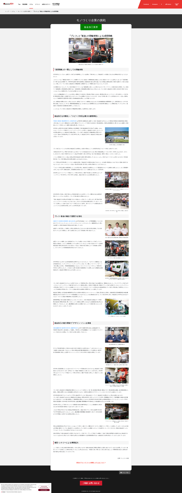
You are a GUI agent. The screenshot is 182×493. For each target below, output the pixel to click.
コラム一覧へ (125, 472)
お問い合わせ (168, 4)
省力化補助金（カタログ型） (56, 4)
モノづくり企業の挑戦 (24, 11)
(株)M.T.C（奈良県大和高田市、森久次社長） (64, 221)
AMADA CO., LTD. (87, 491)
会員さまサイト (46, 4)
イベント (37, 4)
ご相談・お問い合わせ (91, 483)
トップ (7, 11)
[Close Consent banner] (49, 484)
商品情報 (24, 4)
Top (19, 4)
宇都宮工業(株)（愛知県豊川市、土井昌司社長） (65, 121)
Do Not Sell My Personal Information (44, 487)
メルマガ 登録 (177, 4)
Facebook (146, 4)
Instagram (155, 4)
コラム (31, 4)
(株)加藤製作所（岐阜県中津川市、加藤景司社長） (65, 328)
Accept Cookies (44, 490)
